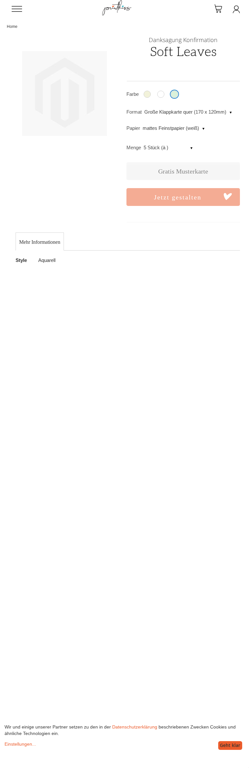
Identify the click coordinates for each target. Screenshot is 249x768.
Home (12, 26)
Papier (133, 128)
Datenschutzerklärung (134, 726)
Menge (133, 147)
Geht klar (230, 745)
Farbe (132, 94)
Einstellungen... (20, 744)
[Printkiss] (116, 3)
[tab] (40, 242)
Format (134, 112)
